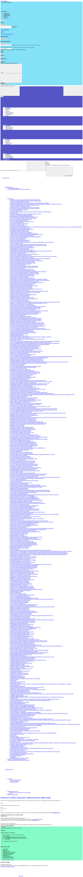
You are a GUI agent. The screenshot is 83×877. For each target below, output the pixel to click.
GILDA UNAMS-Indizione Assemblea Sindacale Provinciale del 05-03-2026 (25, 308)
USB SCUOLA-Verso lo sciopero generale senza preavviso (21, 448)
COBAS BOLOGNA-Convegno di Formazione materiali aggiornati (23, 294)
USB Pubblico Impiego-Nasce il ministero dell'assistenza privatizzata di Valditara (25, 320)
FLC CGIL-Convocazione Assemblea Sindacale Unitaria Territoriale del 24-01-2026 (26, 351)
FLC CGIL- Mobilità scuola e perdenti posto (18, 533)
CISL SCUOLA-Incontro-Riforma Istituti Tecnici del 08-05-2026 (22, 251)
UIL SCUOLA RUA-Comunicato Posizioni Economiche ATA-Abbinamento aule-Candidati (28, 380)
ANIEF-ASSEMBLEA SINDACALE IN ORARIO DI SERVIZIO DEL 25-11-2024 (26, 653)
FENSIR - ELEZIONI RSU (15, 592)
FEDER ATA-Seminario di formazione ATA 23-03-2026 (21, 286)
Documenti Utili (6, 177)
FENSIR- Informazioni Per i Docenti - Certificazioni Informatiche (22, 305)
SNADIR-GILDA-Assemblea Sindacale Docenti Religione (21, 626)
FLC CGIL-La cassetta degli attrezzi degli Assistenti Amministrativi (23, 407)
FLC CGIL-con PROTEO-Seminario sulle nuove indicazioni (22, 257)
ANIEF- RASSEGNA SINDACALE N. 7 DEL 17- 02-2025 (22, 573)
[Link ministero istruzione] (5, 2)
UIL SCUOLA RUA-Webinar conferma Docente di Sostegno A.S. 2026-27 (24, 273)
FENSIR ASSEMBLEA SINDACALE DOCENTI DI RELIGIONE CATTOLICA (26, 487)
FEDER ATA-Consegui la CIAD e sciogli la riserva (20, 610)
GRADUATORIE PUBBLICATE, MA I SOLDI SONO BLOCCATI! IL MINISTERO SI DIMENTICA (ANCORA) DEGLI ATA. (36, 204)
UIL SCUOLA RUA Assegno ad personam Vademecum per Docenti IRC (24, 480)
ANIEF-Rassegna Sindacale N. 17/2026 (18, 253)
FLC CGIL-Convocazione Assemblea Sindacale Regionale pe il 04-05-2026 (24, 259)
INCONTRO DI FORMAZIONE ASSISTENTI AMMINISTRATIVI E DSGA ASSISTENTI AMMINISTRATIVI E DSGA (34, 699)
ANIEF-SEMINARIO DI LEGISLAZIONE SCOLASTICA (22, 624)
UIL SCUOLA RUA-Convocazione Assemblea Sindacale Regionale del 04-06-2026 (26, 234)
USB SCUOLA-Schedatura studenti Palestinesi (19, 353)
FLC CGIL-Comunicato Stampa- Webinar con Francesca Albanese (23, 367)
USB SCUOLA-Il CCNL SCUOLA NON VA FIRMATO (21, 405)
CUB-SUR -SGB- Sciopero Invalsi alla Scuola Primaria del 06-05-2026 (24, 267)
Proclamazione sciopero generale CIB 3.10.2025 (19, 450)
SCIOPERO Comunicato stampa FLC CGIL (18, 696)
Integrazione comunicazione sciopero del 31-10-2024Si (20, 668)
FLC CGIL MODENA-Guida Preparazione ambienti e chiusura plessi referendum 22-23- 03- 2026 (29, 291)
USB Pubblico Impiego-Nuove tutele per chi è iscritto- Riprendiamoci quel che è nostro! (27, 360)
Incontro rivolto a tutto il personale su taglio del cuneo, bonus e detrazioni (24, 505)
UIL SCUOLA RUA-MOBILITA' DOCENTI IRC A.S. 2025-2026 (23, 556)
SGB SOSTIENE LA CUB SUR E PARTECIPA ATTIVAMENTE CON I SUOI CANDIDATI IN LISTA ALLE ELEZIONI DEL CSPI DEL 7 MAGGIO (40, 719)
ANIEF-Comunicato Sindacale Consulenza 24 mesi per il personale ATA (24, 266)
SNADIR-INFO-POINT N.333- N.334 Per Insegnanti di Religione (23, 559)
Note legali (5, 850)
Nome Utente (14, 26)
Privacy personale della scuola (13, 188)
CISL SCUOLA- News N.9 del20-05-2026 (18, 237)
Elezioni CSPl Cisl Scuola (15, 741)
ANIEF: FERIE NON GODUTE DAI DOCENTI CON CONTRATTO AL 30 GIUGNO (27, 503)
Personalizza (3, 814)
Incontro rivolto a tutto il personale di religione (19, 488)
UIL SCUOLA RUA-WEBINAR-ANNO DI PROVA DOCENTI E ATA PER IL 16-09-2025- (28, 474)
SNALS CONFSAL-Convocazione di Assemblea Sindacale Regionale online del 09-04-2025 (28, 529)
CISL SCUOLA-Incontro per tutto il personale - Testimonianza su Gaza (24, 444)
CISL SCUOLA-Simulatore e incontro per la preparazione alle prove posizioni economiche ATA (28, 392)
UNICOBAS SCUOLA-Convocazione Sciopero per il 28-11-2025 (23, 390)
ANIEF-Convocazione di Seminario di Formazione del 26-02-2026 (23, 332)
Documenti (10, 793)
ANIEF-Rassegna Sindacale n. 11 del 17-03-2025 (19, 546)
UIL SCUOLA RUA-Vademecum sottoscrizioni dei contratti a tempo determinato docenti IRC (28, 485)
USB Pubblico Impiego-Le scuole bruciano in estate (20, 228)
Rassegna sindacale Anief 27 (15, 682)
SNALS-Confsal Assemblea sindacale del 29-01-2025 (20, 596)
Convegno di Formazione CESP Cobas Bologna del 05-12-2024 (22, 647)
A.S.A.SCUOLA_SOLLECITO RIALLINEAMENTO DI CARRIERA (24, 522)
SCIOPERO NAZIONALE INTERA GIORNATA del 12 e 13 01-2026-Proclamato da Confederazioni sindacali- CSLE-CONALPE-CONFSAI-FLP (39, 361)
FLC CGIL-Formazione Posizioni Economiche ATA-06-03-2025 (22, 562)
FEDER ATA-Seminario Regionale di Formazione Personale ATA (23, 321)
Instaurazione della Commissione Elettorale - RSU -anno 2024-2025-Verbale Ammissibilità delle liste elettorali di (31, 528)
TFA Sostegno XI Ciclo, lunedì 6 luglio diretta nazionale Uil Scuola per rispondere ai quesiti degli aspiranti (30, 211)
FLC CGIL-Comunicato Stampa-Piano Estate (19, 209)
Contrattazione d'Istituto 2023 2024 (17, 746)
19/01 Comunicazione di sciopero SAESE (18, 752)
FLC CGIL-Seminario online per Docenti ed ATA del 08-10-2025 (22, 462)
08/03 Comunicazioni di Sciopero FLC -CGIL (19, 749)
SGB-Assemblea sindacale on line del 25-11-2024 (19, 632)
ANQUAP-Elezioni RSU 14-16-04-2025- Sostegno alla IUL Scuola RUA (24, 570)
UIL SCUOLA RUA (14, 679)
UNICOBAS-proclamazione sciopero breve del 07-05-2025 (21, 513)
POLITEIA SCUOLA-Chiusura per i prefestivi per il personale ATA (23, 382)
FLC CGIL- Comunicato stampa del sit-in (18, 479)
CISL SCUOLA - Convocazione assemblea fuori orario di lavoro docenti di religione (26, 500)
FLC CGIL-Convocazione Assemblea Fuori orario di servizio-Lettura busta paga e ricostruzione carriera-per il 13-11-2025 (33, 409)
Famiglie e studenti (9, 769)
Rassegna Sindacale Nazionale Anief (17, 677)
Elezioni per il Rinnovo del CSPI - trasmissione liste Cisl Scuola (22, 704)
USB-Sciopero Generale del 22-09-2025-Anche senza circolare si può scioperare (25, 467)
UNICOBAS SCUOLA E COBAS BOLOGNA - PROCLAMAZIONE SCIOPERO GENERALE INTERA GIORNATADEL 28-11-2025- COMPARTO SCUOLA (42, 394)
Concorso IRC (13, 756)
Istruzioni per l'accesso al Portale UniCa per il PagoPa (20, 792)
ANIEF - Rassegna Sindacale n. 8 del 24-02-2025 (19, 569)
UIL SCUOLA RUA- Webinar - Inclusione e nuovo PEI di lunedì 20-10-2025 (25, 435)
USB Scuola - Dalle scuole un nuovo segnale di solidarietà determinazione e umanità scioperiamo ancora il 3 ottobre (32, 454)
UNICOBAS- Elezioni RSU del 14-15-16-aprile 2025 (20, 563)
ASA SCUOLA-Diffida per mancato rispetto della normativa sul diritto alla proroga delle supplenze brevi (30, 329)
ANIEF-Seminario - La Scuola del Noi (17, 268)
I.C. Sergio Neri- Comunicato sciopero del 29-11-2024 (20, 629)
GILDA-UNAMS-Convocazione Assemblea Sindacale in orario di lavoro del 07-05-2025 (27, 512)
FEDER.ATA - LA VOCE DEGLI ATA (18, 459)
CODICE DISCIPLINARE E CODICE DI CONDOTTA (19, 189)
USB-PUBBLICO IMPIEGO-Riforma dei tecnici (19, 231)
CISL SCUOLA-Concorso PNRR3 (17, 365)
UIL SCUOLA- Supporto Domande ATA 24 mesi (19, 511)
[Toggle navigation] (10, 91)
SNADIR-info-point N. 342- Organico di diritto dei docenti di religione (23, 538)
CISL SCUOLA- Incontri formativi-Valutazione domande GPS (22, 278)
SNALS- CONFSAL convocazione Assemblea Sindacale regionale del (23, 604)
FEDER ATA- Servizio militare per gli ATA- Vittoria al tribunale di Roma (24, 415)
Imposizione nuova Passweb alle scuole (17, 681)
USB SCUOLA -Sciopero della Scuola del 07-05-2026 (20, 255)
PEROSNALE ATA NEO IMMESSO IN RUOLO (20, 691)
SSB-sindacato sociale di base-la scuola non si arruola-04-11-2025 (22, 419)
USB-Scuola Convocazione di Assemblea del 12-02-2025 (21, 583)
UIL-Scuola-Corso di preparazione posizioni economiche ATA (22, 579)
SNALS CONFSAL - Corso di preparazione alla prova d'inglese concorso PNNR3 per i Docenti (28, 437)
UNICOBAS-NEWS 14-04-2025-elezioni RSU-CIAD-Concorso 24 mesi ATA (25, 516)
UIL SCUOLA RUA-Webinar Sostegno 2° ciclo (19, 293)
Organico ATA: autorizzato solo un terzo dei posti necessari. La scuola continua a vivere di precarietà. (29, 203)
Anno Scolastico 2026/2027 (15, 779)
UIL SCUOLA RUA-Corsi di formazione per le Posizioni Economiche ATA (24, 391)
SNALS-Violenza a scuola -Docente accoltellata (19, 277)
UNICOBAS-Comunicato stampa (16, 694)
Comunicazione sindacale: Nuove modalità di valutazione (21, 501)
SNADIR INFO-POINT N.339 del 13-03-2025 (19, 548)
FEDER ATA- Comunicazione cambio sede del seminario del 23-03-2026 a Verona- (26, 288)
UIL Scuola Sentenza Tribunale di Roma (18, 593)
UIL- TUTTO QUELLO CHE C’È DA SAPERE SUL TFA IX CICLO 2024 (25, 730)
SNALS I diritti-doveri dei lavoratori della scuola (19, 690)
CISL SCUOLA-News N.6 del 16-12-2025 (18, 368)
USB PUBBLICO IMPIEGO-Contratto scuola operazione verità (22, 398)
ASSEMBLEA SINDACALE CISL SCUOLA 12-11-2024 (21, 661)
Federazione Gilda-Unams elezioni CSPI (18, 744)
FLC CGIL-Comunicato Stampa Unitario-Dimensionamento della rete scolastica (25, 366)
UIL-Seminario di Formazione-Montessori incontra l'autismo (21, 636)
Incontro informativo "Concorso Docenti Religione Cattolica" (22, 753)
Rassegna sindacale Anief (15, 685)
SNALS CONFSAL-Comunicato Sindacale (18, 455)
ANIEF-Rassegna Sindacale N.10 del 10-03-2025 (19, 555)
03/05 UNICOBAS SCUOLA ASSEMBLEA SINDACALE (22, 705)
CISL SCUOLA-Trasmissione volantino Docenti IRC (20, 376)
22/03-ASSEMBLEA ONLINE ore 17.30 (18, 747)
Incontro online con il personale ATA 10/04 (18, 527)
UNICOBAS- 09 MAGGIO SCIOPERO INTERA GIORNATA (22, 706)
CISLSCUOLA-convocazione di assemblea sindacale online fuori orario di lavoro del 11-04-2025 (29, 520)
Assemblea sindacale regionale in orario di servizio (20, 670)
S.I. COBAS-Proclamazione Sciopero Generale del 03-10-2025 (22, 460)
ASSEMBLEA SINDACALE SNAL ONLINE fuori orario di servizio (23, 688)
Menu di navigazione (68, 175)
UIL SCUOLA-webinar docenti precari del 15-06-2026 (20, 219)
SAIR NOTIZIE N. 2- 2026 (15, 340)
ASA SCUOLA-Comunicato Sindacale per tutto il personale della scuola (24, 254)
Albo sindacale (11, 198)
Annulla (2, 84)
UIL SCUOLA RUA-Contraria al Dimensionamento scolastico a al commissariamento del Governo (29, 357)
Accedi (2, 20)
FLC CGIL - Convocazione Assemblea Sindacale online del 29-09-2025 (24, 464)
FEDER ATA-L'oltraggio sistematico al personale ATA (20, 416)
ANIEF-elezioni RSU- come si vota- (17, 534)
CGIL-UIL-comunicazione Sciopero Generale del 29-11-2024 (22, 638)
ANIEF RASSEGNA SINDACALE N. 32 (18, 655)
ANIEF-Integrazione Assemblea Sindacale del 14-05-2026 (21, 249)
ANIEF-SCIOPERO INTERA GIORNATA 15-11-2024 (21, 654)
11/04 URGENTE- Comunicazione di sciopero (19, 721)
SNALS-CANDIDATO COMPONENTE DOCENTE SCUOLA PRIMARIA (25, 712)
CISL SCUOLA (13, 735)
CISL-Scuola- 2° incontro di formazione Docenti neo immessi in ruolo (23, 576)
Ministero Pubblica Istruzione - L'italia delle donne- (20, 402)
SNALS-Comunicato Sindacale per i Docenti (19, 220)
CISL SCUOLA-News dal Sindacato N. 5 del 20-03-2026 (21, 287)
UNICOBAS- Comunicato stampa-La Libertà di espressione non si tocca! (24, 205)
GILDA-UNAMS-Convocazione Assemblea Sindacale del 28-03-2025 (23, 544)
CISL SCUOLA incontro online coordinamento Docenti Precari (22, 620)
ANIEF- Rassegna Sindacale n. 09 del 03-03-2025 (20, 561)
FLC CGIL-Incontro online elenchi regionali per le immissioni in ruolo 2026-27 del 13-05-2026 (28, 245)
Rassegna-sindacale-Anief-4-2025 (16, 591)
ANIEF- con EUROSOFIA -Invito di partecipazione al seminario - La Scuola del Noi (26, 260)
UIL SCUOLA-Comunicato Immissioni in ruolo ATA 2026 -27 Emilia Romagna (25, 200)
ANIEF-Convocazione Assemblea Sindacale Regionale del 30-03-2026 (24, 285)
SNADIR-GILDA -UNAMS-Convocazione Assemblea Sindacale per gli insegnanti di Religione (28, 279)
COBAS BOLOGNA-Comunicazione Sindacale (19, 248)
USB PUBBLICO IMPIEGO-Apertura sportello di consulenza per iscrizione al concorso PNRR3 (29, 439)
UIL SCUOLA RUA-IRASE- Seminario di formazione (20, 517)
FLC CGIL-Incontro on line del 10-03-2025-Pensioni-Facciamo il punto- (24, 565)
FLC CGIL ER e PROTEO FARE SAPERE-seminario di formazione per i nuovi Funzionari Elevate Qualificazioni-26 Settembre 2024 (36, 645)
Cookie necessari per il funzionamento (7, 823)
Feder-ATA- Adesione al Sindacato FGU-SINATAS (20, 582)
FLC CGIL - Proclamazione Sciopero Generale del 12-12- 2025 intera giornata (25, 372)
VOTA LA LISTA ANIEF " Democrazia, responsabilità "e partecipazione (24, 739)
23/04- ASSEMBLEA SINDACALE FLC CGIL (19, 716)
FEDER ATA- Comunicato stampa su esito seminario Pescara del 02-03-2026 (25, 292)
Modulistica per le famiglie (13, 791)
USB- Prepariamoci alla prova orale (17, 734)
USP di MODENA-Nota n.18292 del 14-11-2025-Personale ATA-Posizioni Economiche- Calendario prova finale (32, 393)
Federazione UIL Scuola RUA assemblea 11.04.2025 (20, 526)
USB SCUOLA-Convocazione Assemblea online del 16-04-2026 (22, 270)
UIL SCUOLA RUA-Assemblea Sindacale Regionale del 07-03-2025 (23, 566)
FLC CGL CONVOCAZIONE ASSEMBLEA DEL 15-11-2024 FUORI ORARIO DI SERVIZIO (29, 650)
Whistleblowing (6, 855)
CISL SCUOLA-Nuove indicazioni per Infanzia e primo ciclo (22, 274)
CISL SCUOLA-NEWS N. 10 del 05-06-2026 (19, 223)
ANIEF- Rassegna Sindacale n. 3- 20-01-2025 (19, 601)
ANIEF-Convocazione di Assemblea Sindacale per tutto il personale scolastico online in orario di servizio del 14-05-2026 (33, 256)
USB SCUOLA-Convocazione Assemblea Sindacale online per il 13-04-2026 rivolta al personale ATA (30, 280)
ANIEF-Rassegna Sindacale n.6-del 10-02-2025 (19, 580)
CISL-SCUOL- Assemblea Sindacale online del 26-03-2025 (21, 541)
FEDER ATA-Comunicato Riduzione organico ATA (20, 240)
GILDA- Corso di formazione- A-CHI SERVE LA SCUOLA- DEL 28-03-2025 (25, 539)
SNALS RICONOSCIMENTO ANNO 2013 (19, 662)
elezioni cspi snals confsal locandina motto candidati (20, 728)
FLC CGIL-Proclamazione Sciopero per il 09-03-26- (20, 300)
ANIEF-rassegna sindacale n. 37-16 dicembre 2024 (20, 617)
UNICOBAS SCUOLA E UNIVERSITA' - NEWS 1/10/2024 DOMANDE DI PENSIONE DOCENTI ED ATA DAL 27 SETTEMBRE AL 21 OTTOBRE (40, 684)
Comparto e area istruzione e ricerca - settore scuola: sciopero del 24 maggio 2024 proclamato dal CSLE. (30, 700)
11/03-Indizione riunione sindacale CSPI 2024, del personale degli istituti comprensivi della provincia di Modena (31, 748)
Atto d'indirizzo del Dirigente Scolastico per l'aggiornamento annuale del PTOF (25, 627)
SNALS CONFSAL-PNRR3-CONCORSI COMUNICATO (22, 441)
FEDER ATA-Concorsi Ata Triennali (17, 425)
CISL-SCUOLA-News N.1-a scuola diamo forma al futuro (21, 349)
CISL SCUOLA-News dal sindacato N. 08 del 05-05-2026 (21, 246)
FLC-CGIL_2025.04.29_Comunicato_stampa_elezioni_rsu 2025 (22, 506)
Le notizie (48, 164)
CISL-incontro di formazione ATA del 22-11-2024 (19, 635)
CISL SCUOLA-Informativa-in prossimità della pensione (21, 395)
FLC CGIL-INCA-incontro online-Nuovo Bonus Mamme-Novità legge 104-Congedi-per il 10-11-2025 (30, 406)
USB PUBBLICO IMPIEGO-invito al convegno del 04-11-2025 (22, 428)
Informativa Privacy (7, 851)
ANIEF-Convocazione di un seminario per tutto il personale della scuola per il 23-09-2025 (27, 475)
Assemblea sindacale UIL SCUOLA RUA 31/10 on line (21, 663)
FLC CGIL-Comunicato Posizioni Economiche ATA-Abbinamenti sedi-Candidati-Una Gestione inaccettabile (31, 381)
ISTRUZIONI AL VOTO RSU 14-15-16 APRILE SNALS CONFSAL (24, 525)
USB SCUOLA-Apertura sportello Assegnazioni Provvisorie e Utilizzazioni (24, 208)
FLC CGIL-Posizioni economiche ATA (17, 603)
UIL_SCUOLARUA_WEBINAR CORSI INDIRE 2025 (21, 507)
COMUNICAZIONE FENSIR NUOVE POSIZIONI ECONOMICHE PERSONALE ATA (28, 660)
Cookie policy (5, 849)
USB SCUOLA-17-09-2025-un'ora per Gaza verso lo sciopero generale (24, 476)
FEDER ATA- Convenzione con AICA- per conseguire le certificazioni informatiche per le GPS (28, 303)
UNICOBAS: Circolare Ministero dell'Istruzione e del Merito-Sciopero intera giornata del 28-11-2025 (29, 383)
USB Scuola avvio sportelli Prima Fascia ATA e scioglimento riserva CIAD (24, 508)
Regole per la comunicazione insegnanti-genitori (17, 759)
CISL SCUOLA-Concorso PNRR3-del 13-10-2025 (20, 440)
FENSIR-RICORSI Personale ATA (17, 334)
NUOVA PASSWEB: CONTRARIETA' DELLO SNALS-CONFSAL (24, 217)
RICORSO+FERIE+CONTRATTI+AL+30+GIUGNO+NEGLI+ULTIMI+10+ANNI (27, 687)
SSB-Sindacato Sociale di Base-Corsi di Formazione (20, 369)
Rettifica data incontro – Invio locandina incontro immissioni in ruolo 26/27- (24, 207)
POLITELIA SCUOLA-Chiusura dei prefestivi (19, 630)
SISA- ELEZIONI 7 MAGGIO (16, 701)
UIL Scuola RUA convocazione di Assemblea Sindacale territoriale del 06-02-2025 (26, 589)
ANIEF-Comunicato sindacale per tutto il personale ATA (21, 232)
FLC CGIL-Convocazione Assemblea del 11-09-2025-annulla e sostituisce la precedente (27, 478)
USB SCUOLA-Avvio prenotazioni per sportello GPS (20, 316)
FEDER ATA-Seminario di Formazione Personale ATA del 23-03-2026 (23, 298)
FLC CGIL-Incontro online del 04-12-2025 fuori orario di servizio (23, 377)
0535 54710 (7, 835)
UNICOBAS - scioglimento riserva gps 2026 (19, 225)
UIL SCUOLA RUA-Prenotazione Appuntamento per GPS (21, 330)
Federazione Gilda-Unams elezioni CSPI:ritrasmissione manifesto (22, 714)
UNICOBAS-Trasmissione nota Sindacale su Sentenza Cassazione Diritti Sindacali (26, 318)
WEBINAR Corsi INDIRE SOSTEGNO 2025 (19, 489)
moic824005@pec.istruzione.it (16, 838)
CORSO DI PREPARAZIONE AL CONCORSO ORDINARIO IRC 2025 (25, 499)
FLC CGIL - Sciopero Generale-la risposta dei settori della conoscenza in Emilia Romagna (27, 447)
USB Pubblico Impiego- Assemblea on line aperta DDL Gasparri (22, 429)
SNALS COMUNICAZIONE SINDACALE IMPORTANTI (22, 495)
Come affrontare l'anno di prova (16, 672)
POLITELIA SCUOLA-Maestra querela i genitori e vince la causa (23, 317)
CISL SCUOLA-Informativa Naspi (17, 222)
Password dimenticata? (4, 29)
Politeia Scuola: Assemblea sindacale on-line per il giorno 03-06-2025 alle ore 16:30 (26, 502)
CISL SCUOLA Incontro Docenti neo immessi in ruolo (20, 482)
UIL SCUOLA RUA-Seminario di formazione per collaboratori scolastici (24, 272)
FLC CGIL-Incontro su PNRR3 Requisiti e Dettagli (20, 433)
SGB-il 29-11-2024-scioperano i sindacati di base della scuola (22, 631)
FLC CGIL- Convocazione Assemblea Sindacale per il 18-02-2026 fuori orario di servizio (27, 328)
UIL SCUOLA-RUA (14, 736)
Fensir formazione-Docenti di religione (17, 726)
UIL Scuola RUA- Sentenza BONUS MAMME (19, 602)
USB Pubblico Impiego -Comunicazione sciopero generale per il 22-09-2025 (25, 470)
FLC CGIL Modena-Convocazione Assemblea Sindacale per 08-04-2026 (24, 281)
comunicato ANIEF (14, 698)
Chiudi (2, 54)
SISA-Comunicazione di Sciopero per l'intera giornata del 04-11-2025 (23, 418)
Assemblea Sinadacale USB (15, 755)
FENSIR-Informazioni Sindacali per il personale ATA (20, 378)
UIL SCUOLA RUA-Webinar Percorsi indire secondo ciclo (21, 304)
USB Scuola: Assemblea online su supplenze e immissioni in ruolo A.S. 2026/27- (25, 213)
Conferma (6, 84)
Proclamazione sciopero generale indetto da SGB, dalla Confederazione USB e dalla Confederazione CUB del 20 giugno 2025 (34, 494)
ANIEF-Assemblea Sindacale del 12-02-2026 (19, 335)
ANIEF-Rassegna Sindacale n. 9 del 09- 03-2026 (19, 296)
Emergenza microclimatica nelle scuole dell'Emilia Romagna (21, 216)
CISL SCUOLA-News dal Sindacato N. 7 (18, 265)
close (2, 96)
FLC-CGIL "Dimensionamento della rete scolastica (20, 616)
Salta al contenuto (3, 1)
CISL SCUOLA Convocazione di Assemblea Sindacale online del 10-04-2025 (25, 531)
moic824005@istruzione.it (15, 837)
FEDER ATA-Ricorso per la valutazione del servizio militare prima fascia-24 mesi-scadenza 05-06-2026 (30, 258)
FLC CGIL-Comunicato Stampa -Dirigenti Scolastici (20, 355)
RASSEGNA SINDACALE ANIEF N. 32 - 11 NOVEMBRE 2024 (23, 496)
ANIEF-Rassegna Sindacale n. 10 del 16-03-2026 (19, 290)
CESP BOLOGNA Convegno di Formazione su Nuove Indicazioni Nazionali (25, 484)
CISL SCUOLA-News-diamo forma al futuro (19, 299)
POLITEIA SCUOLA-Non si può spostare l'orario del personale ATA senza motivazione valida (28, 422)
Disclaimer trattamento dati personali (7, 866)
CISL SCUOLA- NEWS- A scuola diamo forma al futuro (21, 446)
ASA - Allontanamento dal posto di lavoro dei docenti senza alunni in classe (24, 345)
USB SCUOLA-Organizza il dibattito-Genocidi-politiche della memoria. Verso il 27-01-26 (27, 358)
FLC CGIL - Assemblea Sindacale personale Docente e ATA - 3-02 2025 (24, 598)
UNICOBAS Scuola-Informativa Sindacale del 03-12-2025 (21, 374)
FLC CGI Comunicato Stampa (16, 481)
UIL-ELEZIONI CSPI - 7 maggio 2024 (18, 711)
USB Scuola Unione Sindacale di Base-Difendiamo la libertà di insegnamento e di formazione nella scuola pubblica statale (33, 408)
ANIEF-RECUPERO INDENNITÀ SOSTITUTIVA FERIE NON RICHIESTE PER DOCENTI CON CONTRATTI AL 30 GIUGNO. (36, 697)
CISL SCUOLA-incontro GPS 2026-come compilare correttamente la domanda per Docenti (27, 306)
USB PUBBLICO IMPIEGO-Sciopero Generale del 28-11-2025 (22, 386)
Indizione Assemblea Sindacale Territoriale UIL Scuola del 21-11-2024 (23, 648)
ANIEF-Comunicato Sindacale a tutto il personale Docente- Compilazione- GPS (25, 312)
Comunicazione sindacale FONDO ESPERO (19, 493)
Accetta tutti (19, 814)
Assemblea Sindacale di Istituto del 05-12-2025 (19, 379)
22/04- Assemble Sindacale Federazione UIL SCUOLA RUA (22, 715)
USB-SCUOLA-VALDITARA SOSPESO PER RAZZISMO (22, 633)
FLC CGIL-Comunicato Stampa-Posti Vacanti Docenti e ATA (22, 221)
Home (47, 161)
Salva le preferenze (10, 825)
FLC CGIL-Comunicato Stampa (16, 243)
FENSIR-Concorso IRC (15, 549)
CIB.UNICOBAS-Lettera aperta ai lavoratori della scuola (21, 466)
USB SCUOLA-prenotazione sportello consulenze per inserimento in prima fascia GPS (27, 518)
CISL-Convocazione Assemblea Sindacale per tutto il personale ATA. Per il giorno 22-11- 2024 (28, 640)
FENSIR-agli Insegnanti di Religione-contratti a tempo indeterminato (23, 445)
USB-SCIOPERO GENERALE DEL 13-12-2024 (20, 625)
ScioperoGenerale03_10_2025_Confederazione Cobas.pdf (21, 453)
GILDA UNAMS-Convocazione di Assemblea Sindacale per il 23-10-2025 (24, 438)
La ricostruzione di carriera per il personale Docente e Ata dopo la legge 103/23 (25, 692)
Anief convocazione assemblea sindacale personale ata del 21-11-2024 (23, 651)
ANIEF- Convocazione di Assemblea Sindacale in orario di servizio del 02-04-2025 (26, 537)
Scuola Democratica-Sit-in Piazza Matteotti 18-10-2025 (20, 431)
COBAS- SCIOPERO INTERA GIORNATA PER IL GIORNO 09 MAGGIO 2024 (26, 707)
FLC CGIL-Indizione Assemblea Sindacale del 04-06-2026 (21, 229)
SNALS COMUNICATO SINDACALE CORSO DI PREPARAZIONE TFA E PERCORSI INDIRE (30, 491)
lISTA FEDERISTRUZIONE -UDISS (17, 703)
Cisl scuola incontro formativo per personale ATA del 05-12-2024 (22, 643)
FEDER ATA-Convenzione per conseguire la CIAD (20, 575)
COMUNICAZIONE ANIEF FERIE (17, 664)
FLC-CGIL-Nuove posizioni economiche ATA (19, 637)
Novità (47, 163)
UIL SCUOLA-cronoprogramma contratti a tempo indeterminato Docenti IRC (25, 199)
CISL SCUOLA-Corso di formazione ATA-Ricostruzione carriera (22, 354)
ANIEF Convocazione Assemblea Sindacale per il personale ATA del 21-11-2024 (25, 644)
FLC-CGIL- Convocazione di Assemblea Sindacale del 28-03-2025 (23, 543)
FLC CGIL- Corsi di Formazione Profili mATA (19, 595)
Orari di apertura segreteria (13, 794)
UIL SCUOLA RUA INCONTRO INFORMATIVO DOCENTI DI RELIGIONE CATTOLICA (29, 652)
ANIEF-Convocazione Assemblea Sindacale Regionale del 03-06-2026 (24, 233)
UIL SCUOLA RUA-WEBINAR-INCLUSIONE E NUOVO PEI (23, 442)
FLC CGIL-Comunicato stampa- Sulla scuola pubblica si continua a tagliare (24, 509)
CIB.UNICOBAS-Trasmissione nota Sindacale (19, 333)
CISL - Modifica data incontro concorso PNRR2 (19, 581)
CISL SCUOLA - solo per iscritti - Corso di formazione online (22, 594)
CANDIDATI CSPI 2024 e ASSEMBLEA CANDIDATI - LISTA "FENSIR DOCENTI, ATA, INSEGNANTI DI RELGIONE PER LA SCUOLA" (39, 713)
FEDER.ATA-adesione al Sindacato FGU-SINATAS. (20, 590)
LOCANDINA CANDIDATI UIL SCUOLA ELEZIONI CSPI (22, 740)
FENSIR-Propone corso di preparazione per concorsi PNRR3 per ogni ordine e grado (26, 421)
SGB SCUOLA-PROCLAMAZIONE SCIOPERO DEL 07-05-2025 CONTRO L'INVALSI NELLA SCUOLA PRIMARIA (34, 514)
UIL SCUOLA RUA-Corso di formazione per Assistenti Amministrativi (24, 465)
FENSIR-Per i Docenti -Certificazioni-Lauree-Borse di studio (22, 297)
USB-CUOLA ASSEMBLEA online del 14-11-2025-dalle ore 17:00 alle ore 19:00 (26, 403)
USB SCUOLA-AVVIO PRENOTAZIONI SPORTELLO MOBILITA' (24, 574)
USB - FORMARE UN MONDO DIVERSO (19, 729)
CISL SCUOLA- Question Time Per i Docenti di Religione (21, 284)
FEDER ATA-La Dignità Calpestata (17, 426)
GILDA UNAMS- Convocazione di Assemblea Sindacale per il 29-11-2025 (24, 388)
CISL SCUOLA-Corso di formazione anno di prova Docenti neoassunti (24, 397)
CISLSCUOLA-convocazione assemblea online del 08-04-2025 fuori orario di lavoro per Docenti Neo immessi (31, 521)
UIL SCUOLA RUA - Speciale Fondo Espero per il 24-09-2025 (22, 472)
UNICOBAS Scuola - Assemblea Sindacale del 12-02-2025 (21, 586)
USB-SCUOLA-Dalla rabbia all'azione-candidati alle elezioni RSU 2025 (24, 612)
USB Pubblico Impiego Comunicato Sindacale (19, 483)
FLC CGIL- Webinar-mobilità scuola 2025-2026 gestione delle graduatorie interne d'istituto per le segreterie (30, 550)
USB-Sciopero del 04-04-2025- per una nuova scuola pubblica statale (23, 542)
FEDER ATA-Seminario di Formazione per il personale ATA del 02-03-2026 (25, 311)
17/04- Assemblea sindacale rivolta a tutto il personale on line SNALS (23, 727)
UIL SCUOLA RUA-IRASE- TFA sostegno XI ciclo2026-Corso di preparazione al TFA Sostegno (29, 310)
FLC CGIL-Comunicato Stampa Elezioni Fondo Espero (21, 411)
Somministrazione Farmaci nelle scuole (17, 676)
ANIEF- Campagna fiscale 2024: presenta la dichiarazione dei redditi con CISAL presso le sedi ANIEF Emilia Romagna (33, 733)
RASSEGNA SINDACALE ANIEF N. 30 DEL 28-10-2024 (22, 666)
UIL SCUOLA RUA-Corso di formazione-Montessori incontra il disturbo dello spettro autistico (28, 362)
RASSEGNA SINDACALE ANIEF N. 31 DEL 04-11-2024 (22, 659)
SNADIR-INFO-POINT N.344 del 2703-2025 (19, 532)
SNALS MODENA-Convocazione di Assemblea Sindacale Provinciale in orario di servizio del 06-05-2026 (30, 250)
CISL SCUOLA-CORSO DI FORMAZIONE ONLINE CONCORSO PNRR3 (25, 319)
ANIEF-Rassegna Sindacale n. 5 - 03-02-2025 (19, 585)
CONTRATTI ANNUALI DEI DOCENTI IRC (19, 201)
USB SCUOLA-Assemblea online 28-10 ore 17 (19, 673)
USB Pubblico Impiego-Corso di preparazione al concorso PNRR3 (23, 414)
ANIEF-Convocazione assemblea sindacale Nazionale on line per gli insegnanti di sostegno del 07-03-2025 (30, 564)
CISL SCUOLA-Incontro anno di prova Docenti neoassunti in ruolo (23, 420)
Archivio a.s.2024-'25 (14, 782)
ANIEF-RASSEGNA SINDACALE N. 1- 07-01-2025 (21, 614)
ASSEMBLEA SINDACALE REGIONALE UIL (20, 737)
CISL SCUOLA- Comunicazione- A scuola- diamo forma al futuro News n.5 (25, 371)
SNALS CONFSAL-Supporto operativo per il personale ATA (22, 463)
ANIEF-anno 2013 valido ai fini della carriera (19, 623)
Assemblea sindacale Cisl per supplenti (17, 686)
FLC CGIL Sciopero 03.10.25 (16, 451)
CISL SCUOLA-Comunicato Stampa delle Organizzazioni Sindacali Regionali (25, 352)
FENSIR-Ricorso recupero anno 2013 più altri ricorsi (20, 577)
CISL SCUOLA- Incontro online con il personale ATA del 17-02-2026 (23, 327)
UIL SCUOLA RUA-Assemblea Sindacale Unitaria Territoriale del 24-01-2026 (25, 348)
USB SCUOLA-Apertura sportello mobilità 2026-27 (20, 295)
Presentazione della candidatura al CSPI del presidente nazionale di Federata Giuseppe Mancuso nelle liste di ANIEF (32, 723)
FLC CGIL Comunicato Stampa (16, 471)
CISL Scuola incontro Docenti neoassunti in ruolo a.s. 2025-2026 (22, 469)
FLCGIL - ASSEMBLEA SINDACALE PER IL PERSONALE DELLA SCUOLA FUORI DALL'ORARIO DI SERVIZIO (34, 343)
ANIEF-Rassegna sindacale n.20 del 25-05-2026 (19, 230)
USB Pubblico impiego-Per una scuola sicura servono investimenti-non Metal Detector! (27, 282)
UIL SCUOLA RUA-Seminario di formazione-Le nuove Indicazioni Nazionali (25, 404)
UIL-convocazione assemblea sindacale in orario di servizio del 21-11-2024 (24, 639)
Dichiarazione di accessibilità (8, 853)
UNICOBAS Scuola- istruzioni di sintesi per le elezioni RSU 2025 (23, 605)
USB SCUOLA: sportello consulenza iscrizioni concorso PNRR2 (22, 622)
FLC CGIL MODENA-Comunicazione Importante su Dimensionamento (24, 347)
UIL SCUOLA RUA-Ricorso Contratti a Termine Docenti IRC (22, 331)
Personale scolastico (9, 187)
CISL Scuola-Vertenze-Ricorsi (16, 210)
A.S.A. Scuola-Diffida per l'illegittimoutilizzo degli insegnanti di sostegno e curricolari (26, 410)
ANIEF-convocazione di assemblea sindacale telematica (21, 613)
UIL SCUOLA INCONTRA (15, 731)
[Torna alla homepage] (41, 85)
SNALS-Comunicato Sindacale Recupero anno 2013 (20, 558)
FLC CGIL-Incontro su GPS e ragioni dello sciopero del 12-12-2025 (23, 373)
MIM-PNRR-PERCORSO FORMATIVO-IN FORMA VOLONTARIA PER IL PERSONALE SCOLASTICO (32, 619)
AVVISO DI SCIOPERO (15, 669)
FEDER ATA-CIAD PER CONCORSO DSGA (19, 608)
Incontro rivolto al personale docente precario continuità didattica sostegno (24, 497)
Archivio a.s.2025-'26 (14, 781)
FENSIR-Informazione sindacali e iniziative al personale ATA (22, 642)
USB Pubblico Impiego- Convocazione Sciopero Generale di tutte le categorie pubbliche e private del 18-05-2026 (32, 242)
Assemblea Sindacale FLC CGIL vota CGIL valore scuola (21, 717)
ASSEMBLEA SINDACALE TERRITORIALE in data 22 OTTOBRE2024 (25, 678)
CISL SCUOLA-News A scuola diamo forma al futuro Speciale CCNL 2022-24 (25, 399)
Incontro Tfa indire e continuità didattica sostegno (19, 504)
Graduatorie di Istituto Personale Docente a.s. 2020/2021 (18, 760)
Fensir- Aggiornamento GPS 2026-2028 (18, 315)
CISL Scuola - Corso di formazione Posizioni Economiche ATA (22, 588)
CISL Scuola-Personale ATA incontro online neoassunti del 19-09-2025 (24, 468)
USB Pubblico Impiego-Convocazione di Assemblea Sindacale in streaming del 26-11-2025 (27, 389)
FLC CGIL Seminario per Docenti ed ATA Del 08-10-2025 (21, 457)
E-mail (13, 45)
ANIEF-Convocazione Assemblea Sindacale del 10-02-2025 (21, 587)
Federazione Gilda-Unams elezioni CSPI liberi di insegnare (21, 743)
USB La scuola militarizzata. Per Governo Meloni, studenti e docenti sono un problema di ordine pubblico (30, 342)
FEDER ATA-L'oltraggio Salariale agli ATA (18, 396)
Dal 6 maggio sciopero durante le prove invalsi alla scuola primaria (23, 709)
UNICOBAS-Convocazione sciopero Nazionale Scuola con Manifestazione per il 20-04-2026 (28, 271)
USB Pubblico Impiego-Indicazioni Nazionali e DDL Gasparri (22, 432)
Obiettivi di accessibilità (7, 854)
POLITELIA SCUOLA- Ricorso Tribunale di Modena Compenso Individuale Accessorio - (27, 323)
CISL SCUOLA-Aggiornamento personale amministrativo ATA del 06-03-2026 (25, 307)
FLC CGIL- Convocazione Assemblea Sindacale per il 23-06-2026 (23, 218)
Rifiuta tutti (10, 814)
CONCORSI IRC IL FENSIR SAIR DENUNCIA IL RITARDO (22, 657)
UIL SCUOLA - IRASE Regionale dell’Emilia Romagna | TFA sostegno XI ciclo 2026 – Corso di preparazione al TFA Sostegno (35, 341)
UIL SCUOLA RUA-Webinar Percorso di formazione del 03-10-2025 (23, 458)
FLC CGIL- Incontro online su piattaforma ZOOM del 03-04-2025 (23, 530)
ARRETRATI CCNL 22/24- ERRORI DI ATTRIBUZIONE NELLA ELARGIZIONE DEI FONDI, (30, 344)
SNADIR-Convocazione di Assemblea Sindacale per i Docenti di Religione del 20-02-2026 (27, 325)
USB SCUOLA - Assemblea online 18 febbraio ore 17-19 (21, 337)
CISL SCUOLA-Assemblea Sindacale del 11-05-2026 (20, 263)
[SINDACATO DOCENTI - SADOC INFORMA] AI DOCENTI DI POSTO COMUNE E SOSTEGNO (30, 336)
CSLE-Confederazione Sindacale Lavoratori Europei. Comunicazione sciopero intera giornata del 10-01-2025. (31, 615)
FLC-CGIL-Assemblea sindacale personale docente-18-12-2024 (22, 618)
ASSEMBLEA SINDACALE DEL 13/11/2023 (19, 758)
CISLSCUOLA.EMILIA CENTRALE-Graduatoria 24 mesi (21, 269)
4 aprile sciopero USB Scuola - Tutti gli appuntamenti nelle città (22, 524)
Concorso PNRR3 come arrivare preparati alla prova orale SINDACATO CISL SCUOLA (27, 339)
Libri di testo (10, 778)
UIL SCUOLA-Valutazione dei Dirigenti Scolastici (20, 206)
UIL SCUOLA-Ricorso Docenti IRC (17, 224)
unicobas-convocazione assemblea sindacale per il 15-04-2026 (22, 275)
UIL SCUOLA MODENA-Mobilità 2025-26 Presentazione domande (23, 567)
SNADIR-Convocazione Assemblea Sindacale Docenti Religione (22, 611)
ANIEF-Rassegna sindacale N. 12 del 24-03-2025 (19, 540)
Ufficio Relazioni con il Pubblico (9, 852)
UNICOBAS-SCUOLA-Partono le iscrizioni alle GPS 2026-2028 (23, 309)
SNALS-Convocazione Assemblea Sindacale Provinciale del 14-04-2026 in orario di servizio (28, 244)
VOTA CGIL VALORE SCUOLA (17, 738)
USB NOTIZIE (13, 680)
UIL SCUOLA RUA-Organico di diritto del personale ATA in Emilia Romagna (25, 236)
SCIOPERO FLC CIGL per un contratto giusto (19, 674)
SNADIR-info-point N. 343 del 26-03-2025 (18, 536)
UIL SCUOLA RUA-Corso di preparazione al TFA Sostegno (22, 568)
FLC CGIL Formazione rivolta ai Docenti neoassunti (20, 430)
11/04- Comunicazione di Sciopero (17, 722)
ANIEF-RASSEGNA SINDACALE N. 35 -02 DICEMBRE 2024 (23, 628)
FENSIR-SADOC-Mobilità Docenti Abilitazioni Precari (21, 545)
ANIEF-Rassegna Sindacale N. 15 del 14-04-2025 (20, 515)
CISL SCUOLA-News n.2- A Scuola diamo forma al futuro (21, 427)
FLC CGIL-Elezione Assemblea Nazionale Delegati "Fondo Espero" (23, 443)
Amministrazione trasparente (8, 857)
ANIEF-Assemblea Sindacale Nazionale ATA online (20, 600)
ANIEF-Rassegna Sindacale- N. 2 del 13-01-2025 (19, 607)
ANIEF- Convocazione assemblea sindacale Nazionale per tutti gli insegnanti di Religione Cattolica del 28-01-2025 (32, 606)
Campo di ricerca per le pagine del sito (7, 170)
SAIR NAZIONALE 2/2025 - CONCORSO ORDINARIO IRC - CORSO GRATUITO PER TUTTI (30, 490)
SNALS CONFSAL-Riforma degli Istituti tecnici (19, 241)
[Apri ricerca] (73, 91)
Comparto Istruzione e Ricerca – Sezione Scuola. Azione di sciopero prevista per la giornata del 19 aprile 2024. (31, 718)
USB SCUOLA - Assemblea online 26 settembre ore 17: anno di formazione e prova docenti (28, 689)
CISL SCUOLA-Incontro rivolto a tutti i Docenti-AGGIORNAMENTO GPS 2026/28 (27, 322)
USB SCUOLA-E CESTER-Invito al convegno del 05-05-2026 (22, 261)
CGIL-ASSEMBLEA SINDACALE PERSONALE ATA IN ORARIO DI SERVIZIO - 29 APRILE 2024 (30, 710)
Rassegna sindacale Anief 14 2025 (16, 519)
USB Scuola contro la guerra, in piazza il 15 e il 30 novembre (22, 649)
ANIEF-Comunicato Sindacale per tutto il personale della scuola (22, 247)
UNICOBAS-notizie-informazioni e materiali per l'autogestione (22, 370)
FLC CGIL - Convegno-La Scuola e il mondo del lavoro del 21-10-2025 (24, 434)
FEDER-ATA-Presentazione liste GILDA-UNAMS (20, 578)
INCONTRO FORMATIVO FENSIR (17, 754)
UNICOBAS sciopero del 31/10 (16, 675)
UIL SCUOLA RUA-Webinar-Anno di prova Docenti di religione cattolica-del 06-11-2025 (27, 423)
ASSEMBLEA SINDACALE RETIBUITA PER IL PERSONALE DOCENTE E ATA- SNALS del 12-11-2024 (32, 656)
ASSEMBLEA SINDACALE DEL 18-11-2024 (19, 665)
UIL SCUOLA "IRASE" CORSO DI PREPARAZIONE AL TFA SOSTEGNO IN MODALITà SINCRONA (31, 599)
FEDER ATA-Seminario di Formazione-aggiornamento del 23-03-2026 (24, 314)
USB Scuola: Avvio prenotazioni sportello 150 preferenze (21, 214)
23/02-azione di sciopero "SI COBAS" (17, 750)
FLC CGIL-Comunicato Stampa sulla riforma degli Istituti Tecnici (22, 262)
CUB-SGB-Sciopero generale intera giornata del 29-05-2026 (22, 235)
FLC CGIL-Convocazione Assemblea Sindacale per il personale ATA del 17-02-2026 (26, 324)
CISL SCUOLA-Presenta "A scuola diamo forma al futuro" (21, 385)
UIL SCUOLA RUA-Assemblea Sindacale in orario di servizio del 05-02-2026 (25, 346)
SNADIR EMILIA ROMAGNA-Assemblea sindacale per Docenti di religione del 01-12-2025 (28, 384)
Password (14, 27)
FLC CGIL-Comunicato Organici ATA (17, 238)
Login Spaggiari (31, 47)
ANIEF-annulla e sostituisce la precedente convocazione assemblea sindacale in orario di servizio (28, 641)
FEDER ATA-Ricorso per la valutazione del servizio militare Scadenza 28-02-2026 (26, 359)
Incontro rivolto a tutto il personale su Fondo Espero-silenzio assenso (23, 492)
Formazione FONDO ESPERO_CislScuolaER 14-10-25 (21, 452)
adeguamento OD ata (14, 212)
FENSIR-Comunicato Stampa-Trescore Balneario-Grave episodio (22, 283)
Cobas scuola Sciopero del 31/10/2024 (17, 667)
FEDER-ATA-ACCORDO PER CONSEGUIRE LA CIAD (22, 571)
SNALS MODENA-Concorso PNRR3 (17, 364)
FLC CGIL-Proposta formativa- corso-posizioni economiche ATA (22, 557)
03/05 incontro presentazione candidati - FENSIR (19, 702)
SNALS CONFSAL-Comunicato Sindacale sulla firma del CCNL (23, 401)
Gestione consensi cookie (8, 856)
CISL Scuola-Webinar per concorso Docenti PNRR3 (20, 456)
